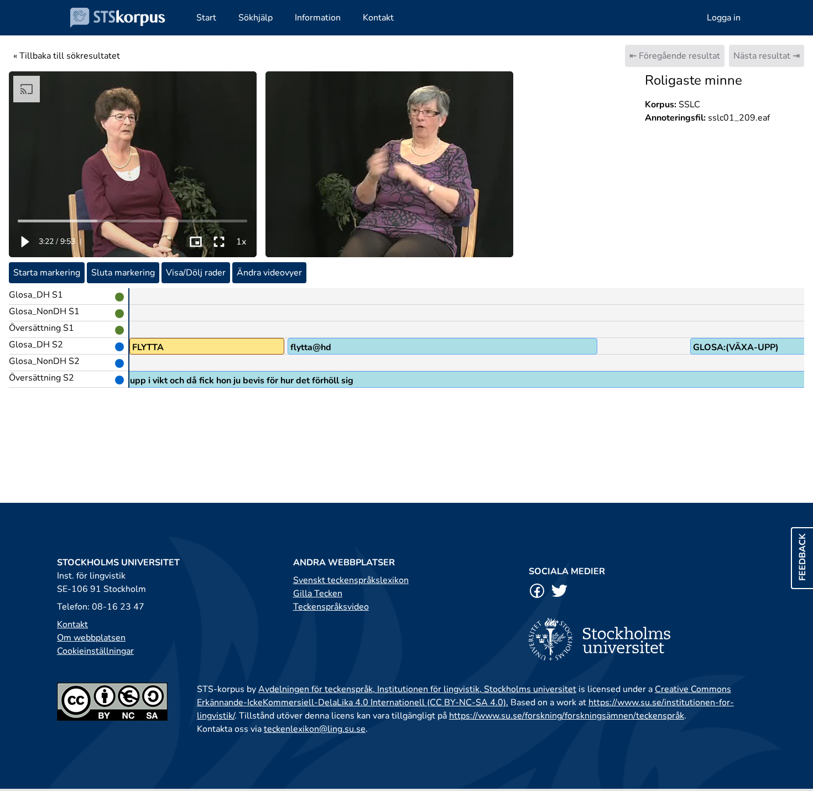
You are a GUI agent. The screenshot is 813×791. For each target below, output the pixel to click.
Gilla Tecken (317, 593)
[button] (24, 242)
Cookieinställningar (95, 651)
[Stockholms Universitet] (642, 639)
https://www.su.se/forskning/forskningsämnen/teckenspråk (566, 716)
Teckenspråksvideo (331, 607)
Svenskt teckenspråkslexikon (351, 580)
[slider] (133, 221)
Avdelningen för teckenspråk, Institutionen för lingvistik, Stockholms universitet (417, 689)
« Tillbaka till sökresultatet (66, 56)
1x (241, 242)
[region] (133, 164)
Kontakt (72, 624)
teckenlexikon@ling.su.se (315, 729)
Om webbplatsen (91, 638)
